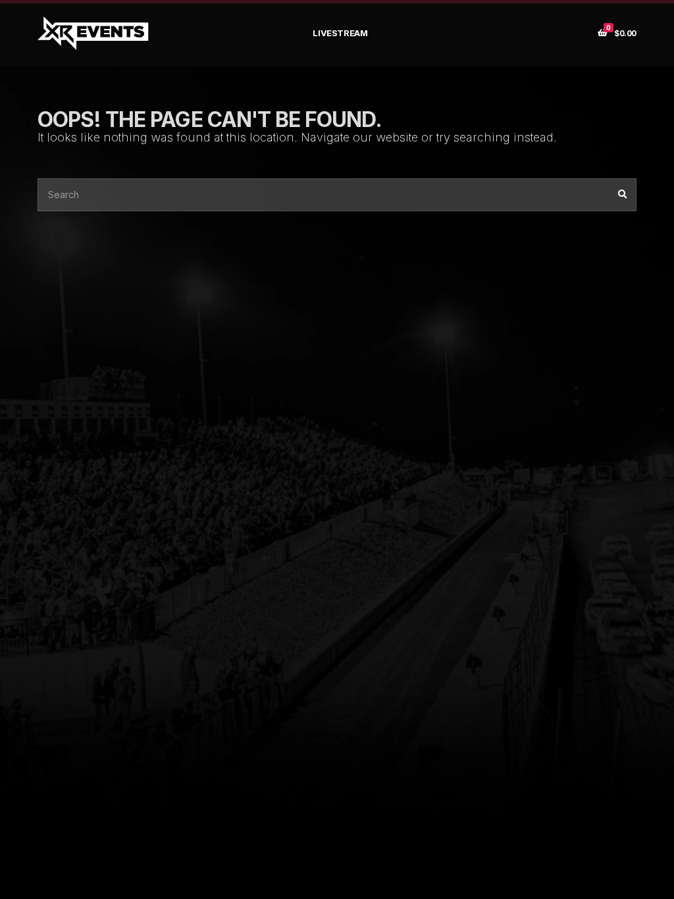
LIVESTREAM (340, 33)
